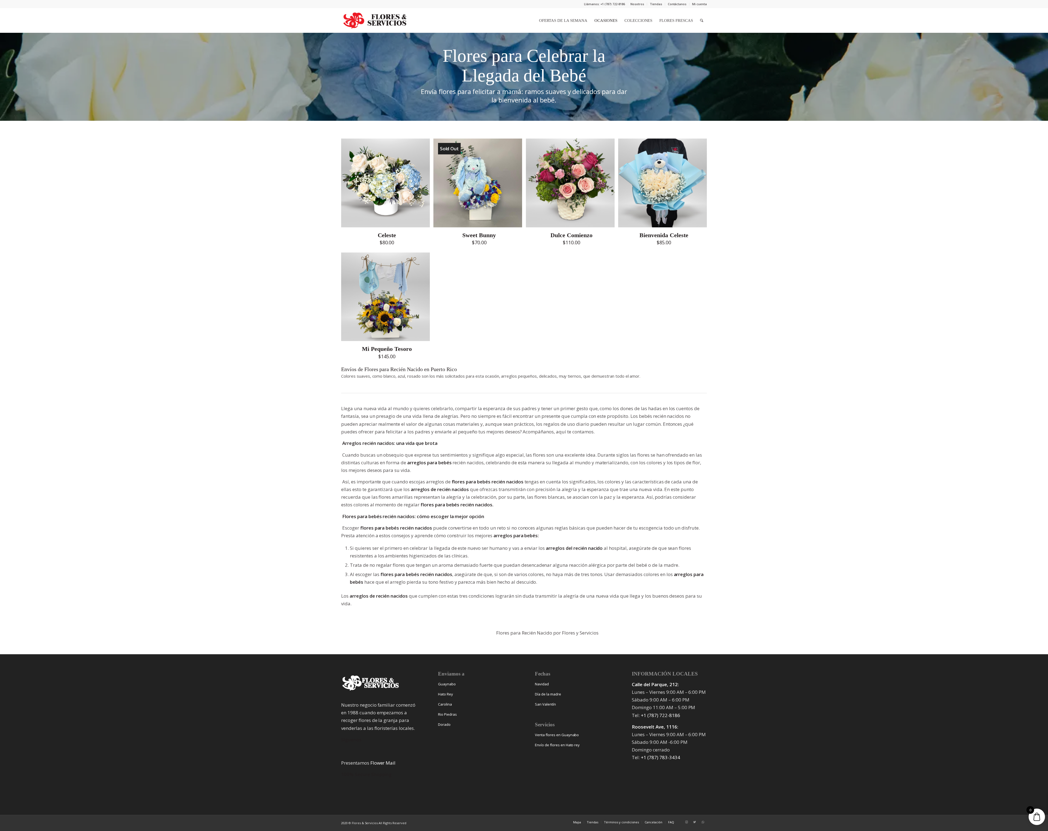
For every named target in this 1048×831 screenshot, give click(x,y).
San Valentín (545, 704)
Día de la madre (548, 694)
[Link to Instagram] (686, 822)
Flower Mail (383, 763)
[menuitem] (637, 4)
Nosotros (637, 4)
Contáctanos (677, 4)
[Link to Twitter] (694, 822)
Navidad (542, 684)
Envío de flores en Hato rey (557, 744)
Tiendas (656, 4)
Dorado (444, 724)
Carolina (445, 704)
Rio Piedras (447, 714)
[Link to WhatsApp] (703, 822)
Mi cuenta (699, 4)
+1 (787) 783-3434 (660, 757)
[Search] (701, 20)
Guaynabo (447, 684)
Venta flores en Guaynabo (557, 734)
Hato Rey (445, 694)
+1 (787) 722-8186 (660, 715)
